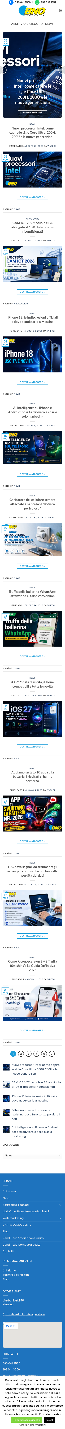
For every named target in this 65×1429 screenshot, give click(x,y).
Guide (36, 219)
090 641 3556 (11, 1363)
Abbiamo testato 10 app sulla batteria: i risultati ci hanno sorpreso (32, 776)
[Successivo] (52, 1054)
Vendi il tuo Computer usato (22, 1245)
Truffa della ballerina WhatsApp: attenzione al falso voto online (33, 594)
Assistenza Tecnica (16, 1205)
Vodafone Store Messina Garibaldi (26, 1211)
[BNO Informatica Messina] (32, 11)
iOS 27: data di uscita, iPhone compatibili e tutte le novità (32, 684)
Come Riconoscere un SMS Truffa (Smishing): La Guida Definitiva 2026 (32, 965)
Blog (5, 1231)
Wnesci (51, 146)
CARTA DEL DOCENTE (17, 1225)
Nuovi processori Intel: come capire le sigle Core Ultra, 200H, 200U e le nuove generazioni (32, 91)
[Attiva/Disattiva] (60, 1205)
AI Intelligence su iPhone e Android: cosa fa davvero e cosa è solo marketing (32, 412)
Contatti (8, 1251)
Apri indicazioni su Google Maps (24, 1314)
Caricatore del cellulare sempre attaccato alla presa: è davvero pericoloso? (32, 504)
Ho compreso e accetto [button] (26, 1420)
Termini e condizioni (16, 1275)
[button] (5, 11)
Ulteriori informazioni (32, 1425)
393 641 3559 (11, 1369)
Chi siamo (9, 1191)
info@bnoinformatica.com (20, 1376)
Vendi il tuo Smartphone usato (23, 1238)
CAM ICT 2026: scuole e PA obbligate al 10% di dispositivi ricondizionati (32, 227)
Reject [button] (49, 1420)
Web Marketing (13, 1218)
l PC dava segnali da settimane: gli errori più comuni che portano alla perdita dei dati (32, 871)
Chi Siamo (9, 1270)
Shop (6, 1198)
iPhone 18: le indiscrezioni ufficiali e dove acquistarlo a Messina (32, 319)
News (32, 124)
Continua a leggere (32, 112)
